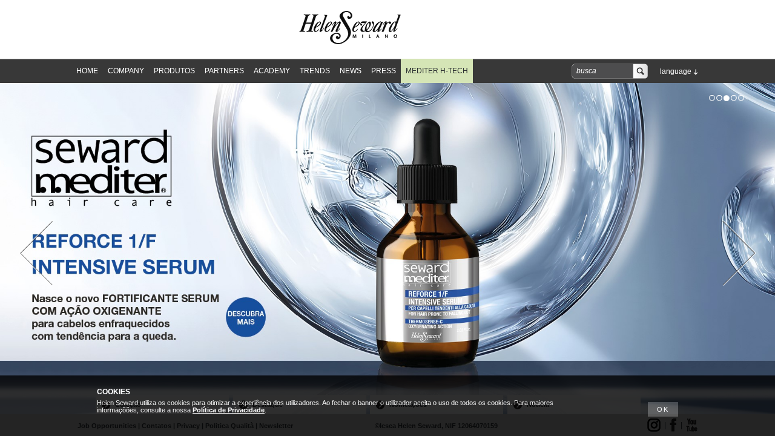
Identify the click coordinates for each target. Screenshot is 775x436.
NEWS (350, 71)
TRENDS (315, 71)
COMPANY (126, 71)
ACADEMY (272, 71)
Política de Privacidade (229, 410)
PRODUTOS (174, 71)
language (675, 71)
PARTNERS (224, 71)
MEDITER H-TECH (437, 71)
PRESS (383, 71)
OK (663, 409)
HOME (87, 71)
